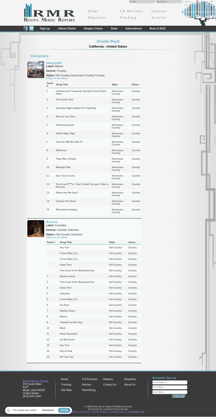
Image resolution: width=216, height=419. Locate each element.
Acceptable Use (136, 411)
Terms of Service (80, 411)
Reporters (97, 17)
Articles (158, 17)
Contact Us (109, 384)
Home (93, 11)
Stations (159, 11)
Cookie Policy (118, 411)
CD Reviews (131, 11)
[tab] (39, 56)
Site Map (66, 390)
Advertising (89, 390)
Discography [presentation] (39, 56)
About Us (129, 384)
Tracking (128, 17)
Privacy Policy (99, 411)
